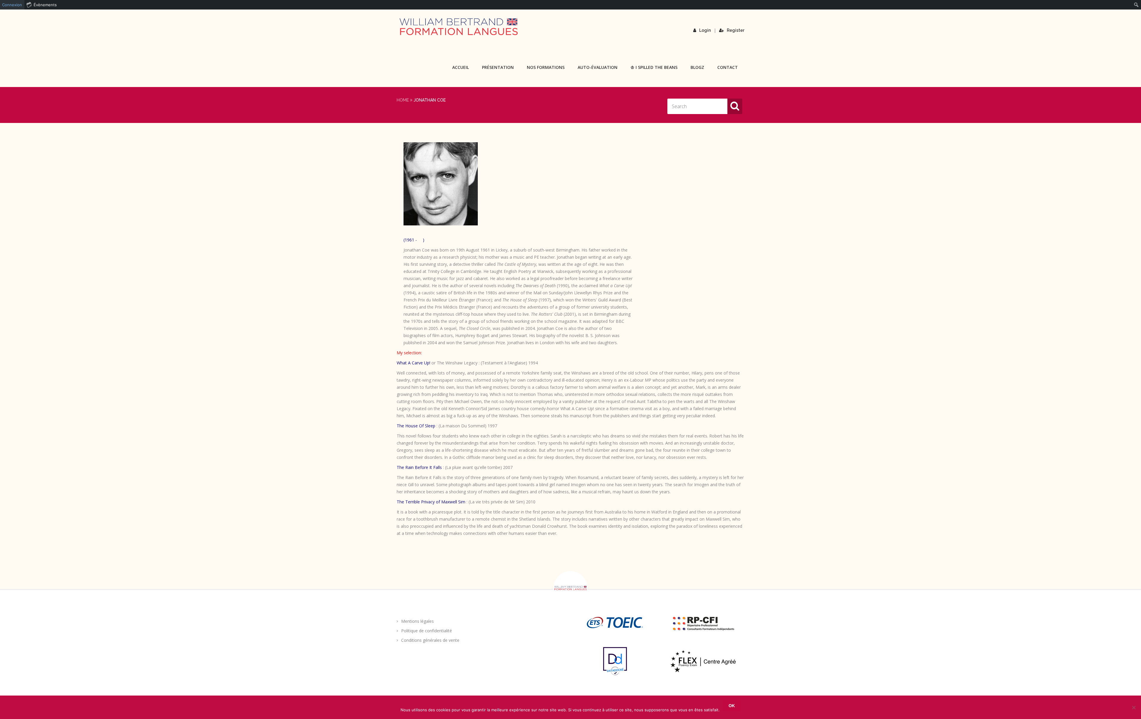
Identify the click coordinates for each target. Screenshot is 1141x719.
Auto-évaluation (597, 67)
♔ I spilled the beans (654, 67)
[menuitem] (1136, 5)
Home (403, 100)
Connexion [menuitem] (12, 4)
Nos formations (546, 67)
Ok (732, 705)
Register (735, 30)
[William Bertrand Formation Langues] (458, 26)
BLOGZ (697, 67)
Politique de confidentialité (426, 630)
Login (705, 30)
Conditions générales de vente (430, 640)
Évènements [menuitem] (45, 4)
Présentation (498, 67)
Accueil (460, 67)
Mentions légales (417, 621)
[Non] (1134, 707)
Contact (727, 67)
